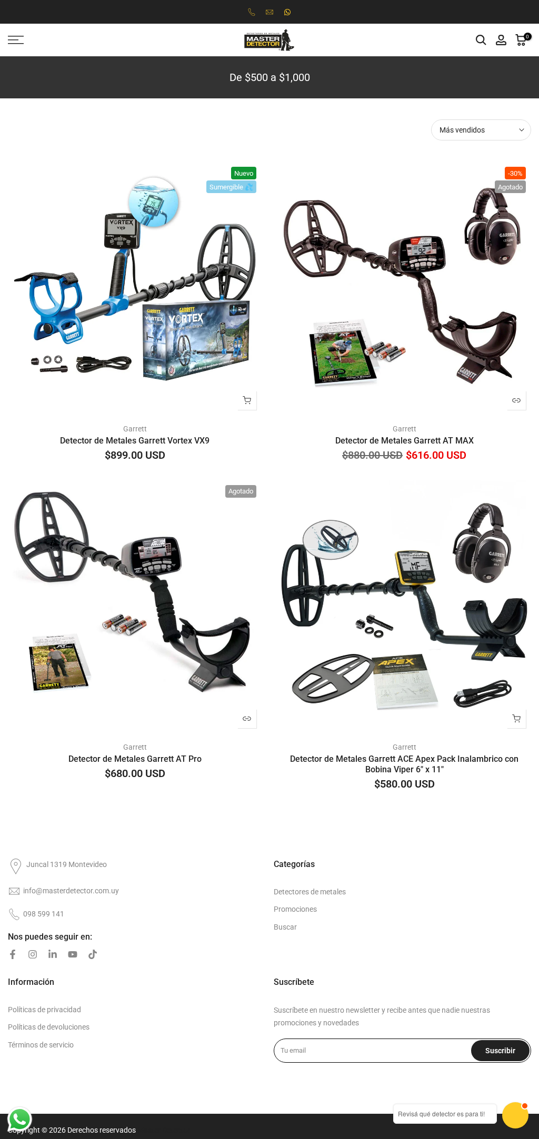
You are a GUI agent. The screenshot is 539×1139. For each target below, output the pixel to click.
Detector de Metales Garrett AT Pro (135, 759)
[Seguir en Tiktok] (92, 954)
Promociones (295, 909)
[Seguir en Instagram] (32, 954)
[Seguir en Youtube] (72, 954)
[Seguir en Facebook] (12, 954)
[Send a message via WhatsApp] (19, 1119)
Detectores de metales (310, 892)
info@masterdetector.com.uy (71, 890)
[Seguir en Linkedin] (52, 954)
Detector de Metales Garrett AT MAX (404, 441)
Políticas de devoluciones (48, 1027)
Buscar (285, 927)
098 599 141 (43, 914)
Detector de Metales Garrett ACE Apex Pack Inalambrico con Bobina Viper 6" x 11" (404, 764)
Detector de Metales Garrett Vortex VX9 (134, 441)
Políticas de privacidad (44, 1009)
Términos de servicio (41, 1045)
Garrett (135, 429)
